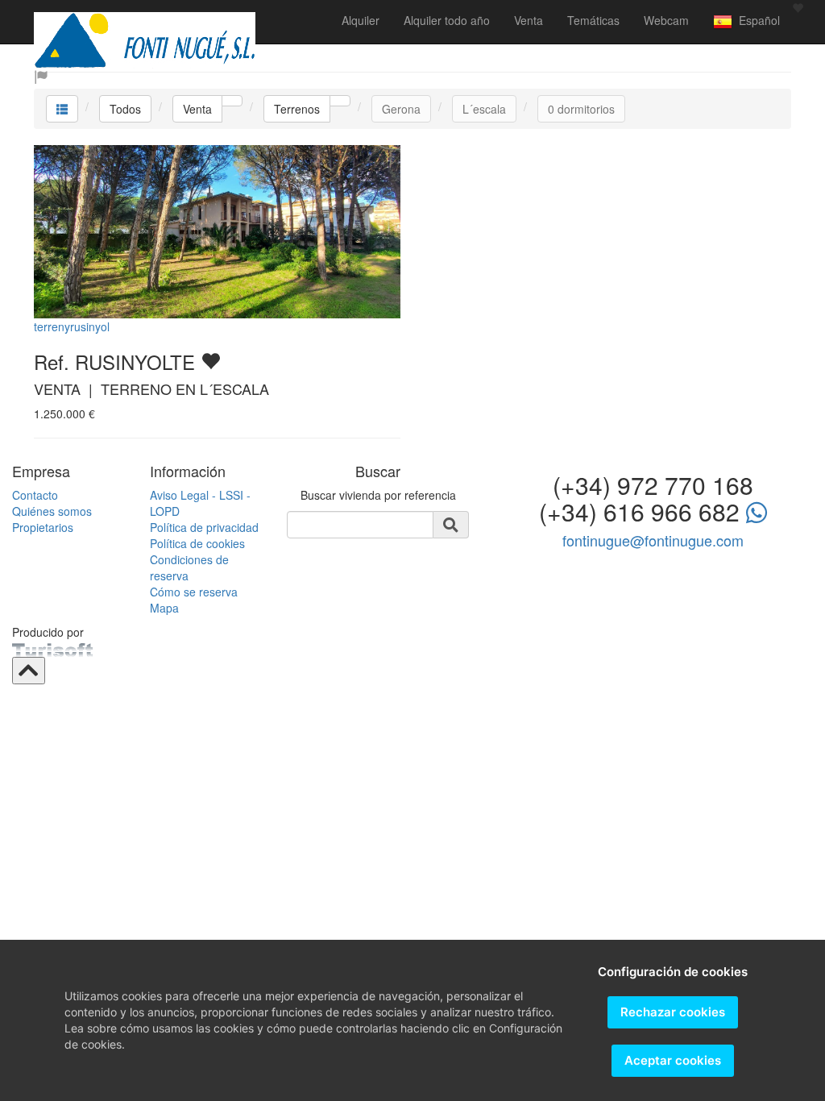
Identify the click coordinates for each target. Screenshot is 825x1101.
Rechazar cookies (672, 1012)
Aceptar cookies (672, 1060)
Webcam (666, 20)
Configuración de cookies (673, 971)
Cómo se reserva (194, 592)
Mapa (164, 608)
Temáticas (593, 20)
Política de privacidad (204, 527)
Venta (528, 20)
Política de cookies (197, 543)
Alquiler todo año (447, 20)
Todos (125, 109)
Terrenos (297, 109)
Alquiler (360, 20)
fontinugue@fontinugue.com (653, 540)
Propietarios (42, 527)
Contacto (35, 495)
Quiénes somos (52, 511)
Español (756, 20)
